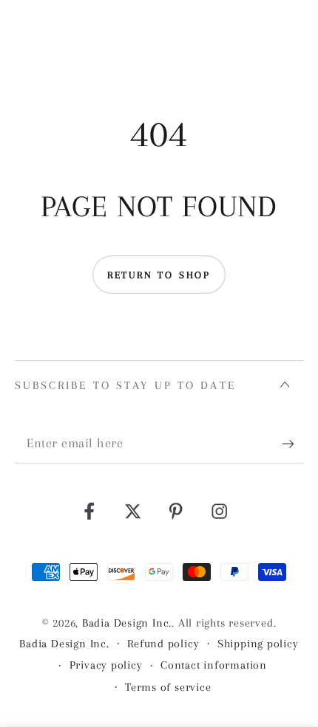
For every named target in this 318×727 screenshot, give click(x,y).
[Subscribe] (293, 444)
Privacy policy (106, 665)
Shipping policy (258, 643)
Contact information (213, 665)
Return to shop (159, 274)
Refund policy (163, 643)
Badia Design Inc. (127, 623)
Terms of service (168, 687)
